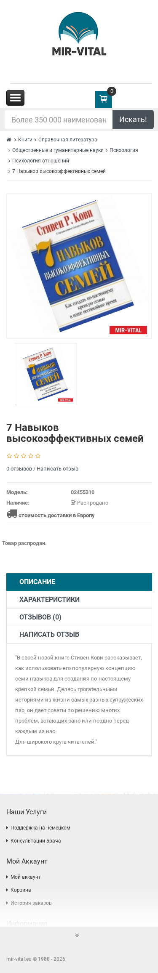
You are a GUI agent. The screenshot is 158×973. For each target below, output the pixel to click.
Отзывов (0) (40, 617)
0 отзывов (19, 468)
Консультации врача (36, 841)
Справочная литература (67, 140)
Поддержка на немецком (40, 828)
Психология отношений (40, 161)
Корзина (21, 890)
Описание (37, 582)
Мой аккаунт (26, 877)
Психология (124, 150)
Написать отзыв (57, 468)
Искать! (133, 119)
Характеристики (49, 599)
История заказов (31, 903)
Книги (25, 140)
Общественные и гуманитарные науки (58, 150)
